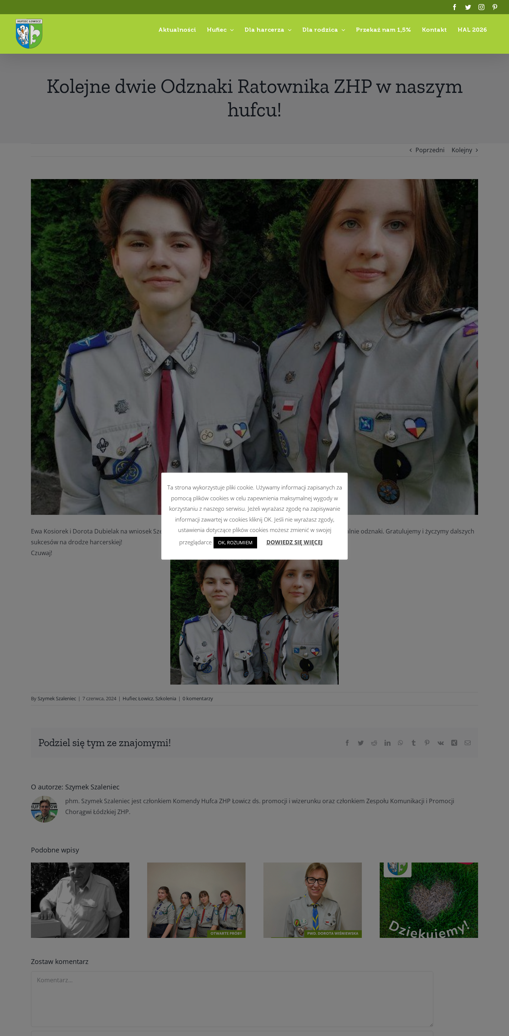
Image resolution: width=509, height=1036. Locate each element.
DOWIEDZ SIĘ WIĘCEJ (294, 542)
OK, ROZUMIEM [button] (235, 542)
